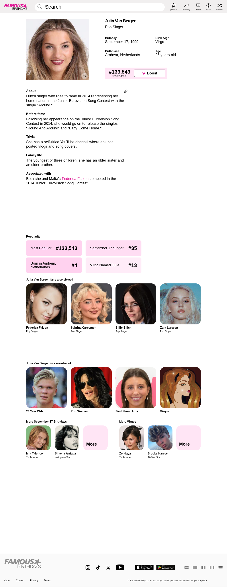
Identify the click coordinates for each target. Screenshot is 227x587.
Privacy (34, 580)
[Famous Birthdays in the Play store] (165, 567)
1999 (134, 42)
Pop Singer (114, 27)
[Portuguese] (195, 567)
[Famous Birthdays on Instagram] (88, 567)
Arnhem (111, 55)
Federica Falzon (75, 179)
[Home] (38, 565)
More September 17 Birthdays (46, 421)
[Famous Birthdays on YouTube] (121, 567)
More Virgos (127, 421)
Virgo (159, 42)
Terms (47, 580)
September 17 (116, 42)
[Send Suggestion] (125, 92)
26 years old (165, 55)
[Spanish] (186, 567)
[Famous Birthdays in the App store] (144, 567)
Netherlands (130, 55)
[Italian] (212, 567)
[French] (203, 567)
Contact (20, 580)
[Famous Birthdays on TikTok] (98, 567)
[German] (220, 567)
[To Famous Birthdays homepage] (16, 6)
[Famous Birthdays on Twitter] (108, 567)
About (7, 580)
